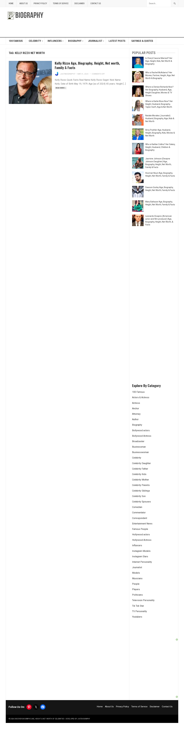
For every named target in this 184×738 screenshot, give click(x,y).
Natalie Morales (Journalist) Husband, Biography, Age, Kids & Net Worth (159, 118)
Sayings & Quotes (142, 40)
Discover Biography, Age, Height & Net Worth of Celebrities (39, 719)
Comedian (137, 507)
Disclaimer (79, 3)
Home (11, 3)
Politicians (137, 594)
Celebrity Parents (141, 485)
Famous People (140, 529)
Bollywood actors (141, 430)
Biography (74, 40)
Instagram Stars (140, 556)
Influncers (55, 40)
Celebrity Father (140, 468)
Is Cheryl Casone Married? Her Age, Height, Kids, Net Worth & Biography (158, 61)
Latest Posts (117, 40)
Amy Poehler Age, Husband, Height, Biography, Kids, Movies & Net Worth (160, 133)
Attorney (136, 414)
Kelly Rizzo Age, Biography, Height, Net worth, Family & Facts (87, 65)
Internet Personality (142, 562)
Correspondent (139, 518)
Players (136, 589)
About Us (23, 3)
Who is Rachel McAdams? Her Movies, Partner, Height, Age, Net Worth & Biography (160, 75)
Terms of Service (61, 3)
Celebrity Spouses (141, 501)
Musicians (137, 578)
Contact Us (95, 3)
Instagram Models (141, 551)
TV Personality (139, 611)
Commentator (139, 512)
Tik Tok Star (138, 605)
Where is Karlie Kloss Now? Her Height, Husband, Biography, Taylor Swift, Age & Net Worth (159, 104)
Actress (136, 403)
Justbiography (67, 74)
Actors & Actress (140, 397)
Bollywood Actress (141, 436)
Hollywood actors (141, 534)
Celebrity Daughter (141, 463)
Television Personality (143, 600)
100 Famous (16, 40)
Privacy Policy (40, 3)
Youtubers (137, 616)
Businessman (139, 446)
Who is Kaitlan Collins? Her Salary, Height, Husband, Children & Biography (160, 147)
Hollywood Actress (141, 540)
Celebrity (35, 40)
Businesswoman (140, 452)
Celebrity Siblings (141, 490)
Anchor (135, 408)
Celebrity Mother (140, 479)
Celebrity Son (139, 496)
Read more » (61, 88)
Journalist (95, 40)
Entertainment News (142, 523)
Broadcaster (138, 441)
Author (135, 419)
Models (136, 572)
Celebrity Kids (139, 474)
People (135, 584)
